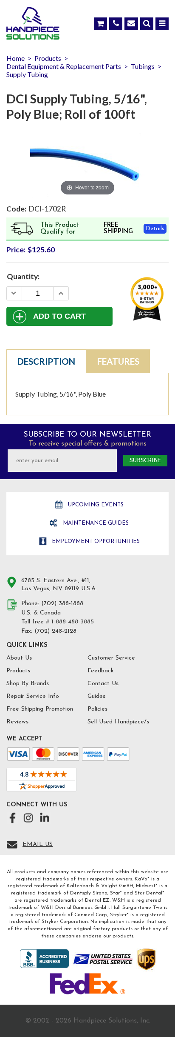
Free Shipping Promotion (39, 709)
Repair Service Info (32, 696)
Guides (96, 696)
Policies (97, 709)
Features (118, 361)
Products (18, 671)
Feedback (101, 671)
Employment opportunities (95, 541)
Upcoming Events (95, 505)
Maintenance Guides (95, 523)
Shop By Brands (27, 683)
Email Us (38, 844)
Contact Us (103, 683)
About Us (19, 658)
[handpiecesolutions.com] (32, 25)
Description (46, 361)
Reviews (17, 722)
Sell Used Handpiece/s (118, 722)
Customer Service (111, 658)
